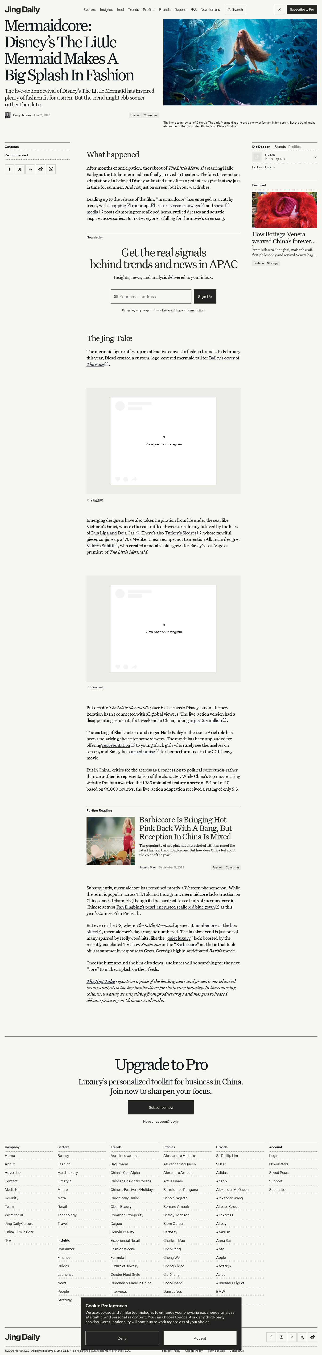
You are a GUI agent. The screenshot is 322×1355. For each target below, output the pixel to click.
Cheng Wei (172, 1257)
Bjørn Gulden (173, 1223)
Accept (200, 1338)
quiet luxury (178, 938)
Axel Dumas (173, 1181)
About (10, 1164)
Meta (62, 1198)
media (93, 212)
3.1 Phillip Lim (227, 1155)
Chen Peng (172, 1249)
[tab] (280, 146)
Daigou (116, 1223)
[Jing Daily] (22, 10)
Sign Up (205, 296)
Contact (11, 1181)
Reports (180, 9)
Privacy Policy (171, 310)
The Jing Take (101, 981)
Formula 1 (118, 1257)
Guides (63, 1266)
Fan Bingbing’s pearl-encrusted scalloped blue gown (165, 907)
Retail (62, 1206)
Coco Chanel (173, 1283)
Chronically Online (125, 1198)
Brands (165, 9)
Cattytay (170, 1232)
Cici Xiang (171, 1274)
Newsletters (210, 9)
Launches (65, 1274)
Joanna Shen (148, 867)
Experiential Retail (125, 1240)
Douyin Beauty (122, 1232)
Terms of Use (195, 310)
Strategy (272, 263)
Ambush (223, 1232)
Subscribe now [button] (161, 1107)
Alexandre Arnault (178, 1172)
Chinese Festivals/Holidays (133, 1189)
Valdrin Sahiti (100, 545)
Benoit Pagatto (175, 1198)
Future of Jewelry (124, 1266)
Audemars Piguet (230, 1283)
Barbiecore (186, 944)
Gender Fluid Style (125, 1274)
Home (10, 1155)
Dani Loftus (172, 1291)
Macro (63, 1189)
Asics (220, 1274)
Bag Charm (119, 1164)
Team (9, 1206)
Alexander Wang (229, 1198)
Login (174, 1121)
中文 (8, 1240)
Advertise (13, 1172)
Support (276, 1181)
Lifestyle (64, 1181)
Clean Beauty (121, 1206)
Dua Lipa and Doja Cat (112, 533)
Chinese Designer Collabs (131, 1181)
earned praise (142, 751)
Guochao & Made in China (131, 1283)
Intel (120, 9)
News (62, 1283)
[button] (279, 9)
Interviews (119, 1291)
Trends (133, 9)
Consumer (150, 115)
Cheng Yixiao (173, 1266)
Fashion (135, 115)
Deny (122, 1338)
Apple (221, 1257)
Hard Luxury (68, 1172)
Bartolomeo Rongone (180, 1189)
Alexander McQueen (179, 1164)
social (219, 205)
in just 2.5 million (206, 720)
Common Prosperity (127, 1215)
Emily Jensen (22, 115)
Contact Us (237, 1350)
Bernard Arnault (176, 1206)
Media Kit (12, 1189)
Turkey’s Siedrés (180, 533)
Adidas (221, 1172)
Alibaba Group (227, 1206)
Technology (67, 1215)
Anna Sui (223, 1240)
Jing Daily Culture (19, 1223)
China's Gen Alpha (125, 1172)
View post (97, 499)
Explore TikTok (262, 167)
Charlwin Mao (174, 1240)
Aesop (221, 1181)
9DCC (220, 1164)
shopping (117, 205)
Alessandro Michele (179, 1155)
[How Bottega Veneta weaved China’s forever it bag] (285, 210)
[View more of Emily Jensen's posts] (8, 115)
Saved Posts (279, 1172)
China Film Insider (19, 1232)
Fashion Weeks (123, 1249)
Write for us (14, 1215)
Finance (64, 1257)
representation (116, 745)
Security (11, 1198)
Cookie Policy (194, 1350)
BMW (220, 1291)
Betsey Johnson (176, 1215)
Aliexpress (224, 1215)
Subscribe (277, 1189)
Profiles (149, 9)
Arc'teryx (223, 1266)
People (63, 1291)
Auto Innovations (125, 1155)
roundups (141, 205)
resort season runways (178, 205)
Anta (220, 1249)
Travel (62, 1223)
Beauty (63, 1155)
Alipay (221, 1223)
